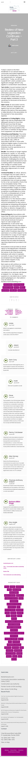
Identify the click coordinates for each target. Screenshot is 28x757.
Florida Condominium (14, 624)
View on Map (5, 742)
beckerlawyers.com (8, 563)
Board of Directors (10, 595)
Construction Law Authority (10, 684)
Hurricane (8, 647)
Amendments (20, 586)
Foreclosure (14, 636)
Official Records (11, 653)
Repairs (9, 656)
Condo (21, 598)
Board (9, 589)
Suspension (5, 290)
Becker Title (6, 571)
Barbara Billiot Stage (14, 502)
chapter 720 (20, 595)
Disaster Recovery (10, 609)
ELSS (8, 615)
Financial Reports (8, 287)
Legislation (14, 25)
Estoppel (14, 615)
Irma (22, 647)
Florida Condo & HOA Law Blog (11, 686)
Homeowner (16, 641)
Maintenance (18, 650)
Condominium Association (14, 604)
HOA (10, 641)
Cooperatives (12, 607)
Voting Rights (22, 290)
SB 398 (15, 656)
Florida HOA (14, 630)
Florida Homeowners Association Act (14, 633)
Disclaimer (20, 750)
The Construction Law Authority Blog (12, 574)
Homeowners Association (14, 644)
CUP (19, 607)
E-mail (7, 612)
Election (14, 612)
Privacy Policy (13, 750)
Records (20, 653)
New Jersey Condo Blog (9, 689)
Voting (14, 659)
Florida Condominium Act (14, 627)
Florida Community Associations (14, 621)
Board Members (8, 284)
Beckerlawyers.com (7, 677)
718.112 (7, 586)
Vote (20, 656)
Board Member (17, 589)
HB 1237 (16, 287)
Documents (20, 609)
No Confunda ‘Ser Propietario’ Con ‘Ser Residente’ (12, 717)
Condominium (14, 601)
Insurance (15, 647)
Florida (14, 618)
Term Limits (13, 290)
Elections (20, 612)
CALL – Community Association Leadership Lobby (13, 567)
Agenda (13, 586)
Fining (20, 615)
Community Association (11, 598)
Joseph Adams (14, 45)
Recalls (23, 287)
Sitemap (7, 750)
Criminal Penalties (19, 284)
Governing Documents (11, 638)
